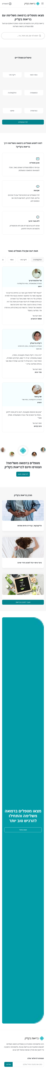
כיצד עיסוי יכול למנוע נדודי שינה (29, 563)
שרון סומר (38, 396)
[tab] (37, 259)
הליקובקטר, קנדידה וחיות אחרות (29, 525)
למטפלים (5, 4)
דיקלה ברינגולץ (36, 343)
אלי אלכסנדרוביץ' (35, 280)
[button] (42, 3)
